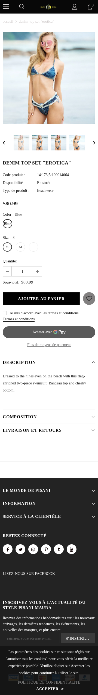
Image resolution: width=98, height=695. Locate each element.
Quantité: (10, 261)
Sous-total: (11, 282)
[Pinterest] (46, 549)
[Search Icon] (21, 6)
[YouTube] (71, 549)
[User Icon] (75, 7)
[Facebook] (8, 549)
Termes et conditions (19, 319)
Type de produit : (16, 191)
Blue (7, 224)
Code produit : (14, 175)
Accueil (8, 21)
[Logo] (48, 6)
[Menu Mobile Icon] (6, 7)
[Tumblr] (59, 549)
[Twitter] (20, 549)
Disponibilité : (14, 183)
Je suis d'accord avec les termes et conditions (44, 313)
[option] (49, 78)
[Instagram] (33, 549)
